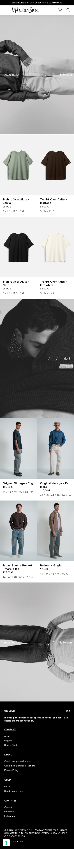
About (7, 736)
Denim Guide (11, 745)
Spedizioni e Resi (13, 791)
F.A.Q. (7, 786)
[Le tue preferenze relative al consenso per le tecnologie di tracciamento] (6, 842)
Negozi (8, 740)
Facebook (9, 811)
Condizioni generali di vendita (19, 765)
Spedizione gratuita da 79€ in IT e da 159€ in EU (37, 2)
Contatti (8, 807)
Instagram (9, 816)
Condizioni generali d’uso (17, 761)
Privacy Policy (11, 770)
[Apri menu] (5, 10)
